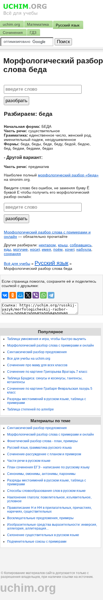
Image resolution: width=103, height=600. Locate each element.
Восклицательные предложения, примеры (40, 518)
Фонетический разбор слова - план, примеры (42, 441)
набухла (83, 249)
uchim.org (28, 587)
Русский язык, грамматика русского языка (39, 448)
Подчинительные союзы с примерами (36, 541)
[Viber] (35, 295)
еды (7, 249)
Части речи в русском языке (29, 461)
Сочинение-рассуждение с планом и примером (44, 454)
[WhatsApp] (43, 295)
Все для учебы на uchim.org (28, 358)
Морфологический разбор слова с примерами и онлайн (50, 345)
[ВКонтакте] (5, 295)
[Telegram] (51, 295)
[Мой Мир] (20, 295)
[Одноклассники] (12, 295)
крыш (63, 245)
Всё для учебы (17, 263)
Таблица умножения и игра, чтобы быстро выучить (46, 339)
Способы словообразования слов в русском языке (46, 491)
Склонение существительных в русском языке (43, 535)
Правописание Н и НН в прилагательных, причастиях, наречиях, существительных (49, 509)
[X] (28, 295)
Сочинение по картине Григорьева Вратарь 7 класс (47, 372)
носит (35, 249)
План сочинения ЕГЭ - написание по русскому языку (48, 467)
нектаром (47, 245)
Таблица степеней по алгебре (30, 409)
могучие (20, 249)
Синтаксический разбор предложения (37, 352)
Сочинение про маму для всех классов (37, 365)
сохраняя (12, 254)
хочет (69, 249)
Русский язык (51, 263)
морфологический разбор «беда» (68, 175)
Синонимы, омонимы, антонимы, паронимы (41, 474)
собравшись (80, 245)
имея (46, 249)
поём (58, 249)
